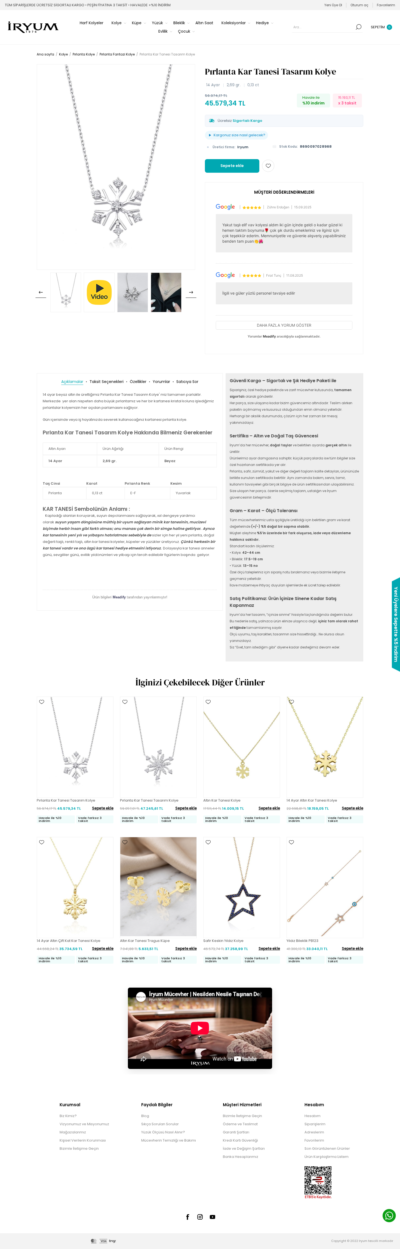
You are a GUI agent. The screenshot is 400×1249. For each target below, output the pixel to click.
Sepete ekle (232, 165)
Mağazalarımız (73, 1132)
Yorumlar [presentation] (161, 381)
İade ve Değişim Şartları (244, 1148)
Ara (359, 26)
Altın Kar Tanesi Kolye (222, 800)
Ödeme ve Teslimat (240, 1124)
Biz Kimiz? (68, 1115)
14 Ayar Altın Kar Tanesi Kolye (312, 800)
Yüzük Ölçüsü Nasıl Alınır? (163, 1132)
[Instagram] (200, 1216)
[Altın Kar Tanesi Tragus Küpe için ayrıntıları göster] (158, 887)
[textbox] (323, 26)
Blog (145, 1115)
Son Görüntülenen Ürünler (327, 1148)
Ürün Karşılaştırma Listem (326, 1156)
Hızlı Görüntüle (42, 710)
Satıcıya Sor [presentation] (187, 381)
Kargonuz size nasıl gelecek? (239, 135)
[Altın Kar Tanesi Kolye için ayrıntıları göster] (242, 747)
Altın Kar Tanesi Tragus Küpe (145, 940)
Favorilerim (314, 1140)
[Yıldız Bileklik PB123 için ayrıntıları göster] (325, 887)
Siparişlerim (314, 1124)
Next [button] (191, 292)
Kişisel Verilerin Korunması (83, 1140)
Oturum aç (359, 5)
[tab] (72, 382)
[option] (65, 292)
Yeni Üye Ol (333, 5)
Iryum (242, 147)
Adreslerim (314, 1132)
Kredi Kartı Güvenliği (240, 1140)
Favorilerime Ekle (268, 166)
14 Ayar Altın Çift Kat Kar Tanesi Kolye (68, 940)
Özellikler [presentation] (138, 381)
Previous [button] (40, 292)
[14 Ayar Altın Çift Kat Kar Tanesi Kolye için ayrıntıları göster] (75, 887)
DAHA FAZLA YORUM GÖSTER (284, 325)
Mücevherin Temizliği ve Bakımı (168, 1140)
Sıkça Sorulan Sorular (160, 1124)
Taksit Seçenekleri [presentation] (107, 381)
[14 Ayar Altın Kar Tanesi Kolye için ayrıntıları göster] (325, 747)
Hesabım (312, 1115)
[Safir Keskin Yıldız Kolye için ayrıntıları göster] (242, 887)
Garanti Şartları (236, 1132)
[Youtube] (212, 1216)
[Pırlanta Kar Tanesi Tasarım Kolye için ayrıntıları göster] (75, 747)
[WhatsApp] (389, 1216)
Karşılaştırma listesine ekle (42, 718)
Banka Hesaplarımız (240, 1156)
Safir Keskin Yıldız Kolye (223, 940)
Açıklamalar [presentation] (72, 381)
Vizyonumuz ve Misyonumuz (84, 1124)
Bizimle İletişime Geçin (79, 1148)
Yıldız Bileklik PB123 (302, 940)
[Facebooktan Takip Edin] (187, 1216)
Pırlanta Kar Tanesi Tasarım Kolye (66, 800)
